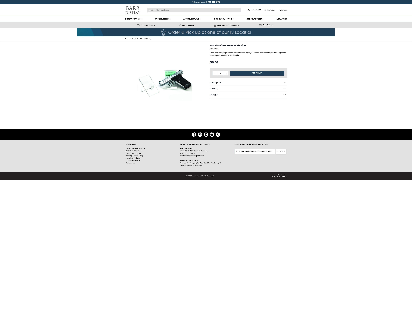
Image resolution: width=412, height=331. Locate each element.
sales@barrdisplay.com (194, 155)
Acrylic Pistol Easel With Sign (142, 39)
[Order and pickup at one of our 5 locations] (206, 32)
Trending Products (133, 158)
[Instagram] (200, 134)
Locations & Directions (135, 148)
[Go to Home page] (132, 10)
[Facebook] (194, 134)
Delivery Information (134, 151)
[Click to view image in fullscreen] (164, 83)
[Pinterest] (206, 134)
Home (127, 39)
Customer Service (133, 160)
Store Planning (133, 153)
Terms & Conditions (279, 175)
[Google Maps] (218, 134)
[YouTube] (212, 134)
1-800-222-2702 (213, 2)
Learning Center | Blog (134, 155)
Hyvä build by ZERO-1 (279, 177)
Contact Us (130, 163)
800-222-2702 (189, 153)
